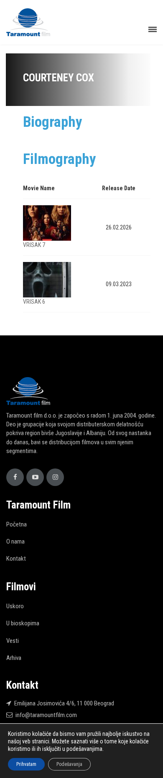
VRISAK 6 (34, 301)
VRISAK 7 (34, 245)
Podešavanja (69, 764)
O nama (15, 541)
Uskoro (15, 606)
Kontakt (16, 558)
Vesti (12, 641)
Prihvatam (26, 764)
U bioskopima (22, 623)
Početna (16, 524)
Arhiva (13, 658)
